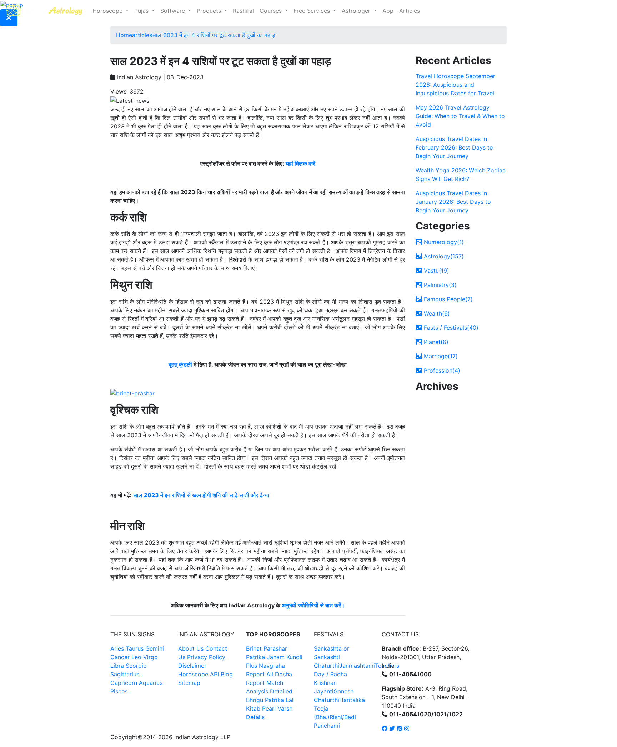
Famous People (447, 299)
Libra (117, 665)
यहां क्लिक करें (300, 163)
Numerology (443, 242)
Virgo (150, 657)
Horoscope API (198, 674)
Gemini (154, 648)
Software (173, 10)
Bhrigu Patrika (265, 699)
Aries (118, 648)
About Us (191, 648)
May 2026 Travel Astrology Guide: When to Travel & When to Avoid (460, 116)
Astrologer (357, 10)
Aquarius (150, 682)
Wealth (436, 313)
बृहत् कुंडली (180, 364)
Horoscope (108, 10)
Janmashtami (357, 665)
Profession (441, 370)
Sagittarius (124, 674)
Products (210, 10)
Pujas (142, 10)
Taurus (135, 648)
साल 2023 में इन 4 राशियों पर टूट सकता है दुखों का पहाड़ (213, 35)
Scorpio (136, 665)
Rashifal (243, 10)
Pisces (118, 691)
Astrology (443, 256)
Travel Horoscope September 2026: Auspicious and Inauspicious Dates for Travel (455, 84)
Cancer (120, 657)
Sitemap (189, 682)
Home (124, 35)
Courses (272, 10)
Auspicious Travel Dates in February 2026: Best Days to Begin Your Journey (454, 147)
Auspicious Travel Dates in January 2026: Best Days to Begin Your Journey (453, 202)
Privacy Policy (206, 657)
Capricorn (123, 682)
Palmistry (439, 284)
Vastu (435, 270)
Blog (227, 674)
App (387, 10)
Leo (136, 657)
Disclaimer (192, 665)
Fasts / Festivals (450, 327)
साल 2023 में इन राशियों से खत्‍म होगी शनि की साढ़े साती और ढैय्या (201, 495)
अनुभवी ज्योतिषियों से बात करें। (313, 605)
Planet (435, 341)
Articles (409, 10)
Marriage (440, 356)
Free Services (313, 10)
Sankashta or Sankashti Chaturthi (331, 657)
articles (142, 35)
